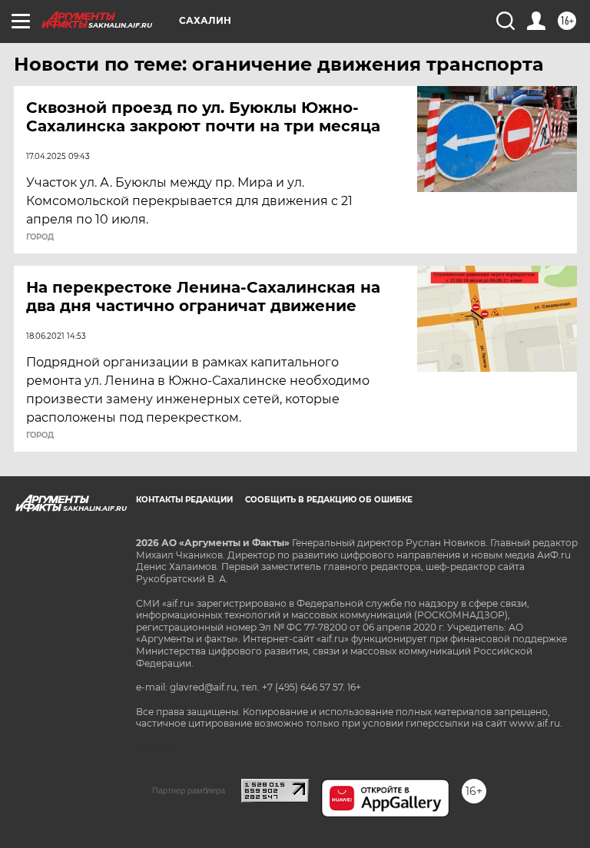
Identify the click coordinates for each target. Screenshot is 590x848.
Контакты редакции (184, 500)
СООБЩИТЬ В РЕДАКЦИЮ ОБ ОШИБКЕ (329, 500)
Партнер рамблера (188, 790)
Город (40, 237)
